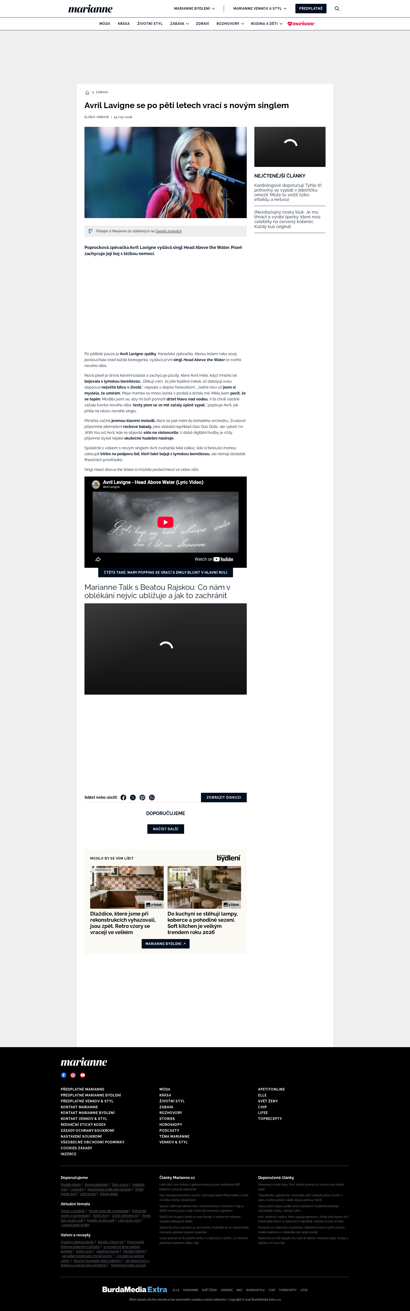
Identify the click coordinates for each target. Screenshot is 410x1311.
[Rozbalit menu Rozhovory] (241, 23)
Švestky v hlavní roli (110, 1242)
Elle (262, 1095)
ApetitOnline (271, 1089)
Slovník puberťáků (96, 1184)
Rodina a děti (264, 24)
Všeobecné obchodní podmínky (93, 1142)
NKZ (239, 1290)
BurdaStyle (255, 1290)
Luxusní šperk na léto (75, 1225)
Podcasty (169, 1130)
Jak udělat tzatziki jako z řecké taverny (87, 1256)
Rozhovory (228, 24)
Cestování (77, 1189)
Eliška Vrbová (96, 117)
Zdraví (202, 24)
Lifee (263, 1113)
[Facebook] (63, 1075)
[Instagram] (73, 1075)
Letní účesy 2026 (129, 1220)
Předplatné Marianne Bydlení (91, 1095)
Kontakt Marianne (79, 1107)
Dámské (227, 1290)
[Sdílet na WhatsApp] (152, 797)
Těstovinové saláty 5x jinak (128, 1265)
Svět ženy (268, 1101)
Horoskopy (170, 1125)
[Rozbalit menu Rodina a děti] (280, 23)
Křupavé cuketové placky (77, 1242)
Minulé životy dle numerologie (108, 1211)
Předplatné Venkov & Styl (87, 1101)
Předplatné (311, 8)
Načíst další (165, 829)
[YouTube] (82, 1075)
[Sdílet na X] (133, 797)
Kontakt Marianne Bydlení (88, 1113)
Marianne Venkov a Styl (257, 8)
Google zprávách (168, 231)
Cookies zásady (76, 1148)
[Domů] (94, 8)
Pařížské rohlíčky (134, 1251)
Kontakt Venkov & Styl (84, 1119)
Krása (124, 24)
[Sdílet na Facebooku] (123, 797)
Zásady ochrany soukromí (87, 1130)
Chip (262, 1107)
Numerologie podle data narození (109, 1189)
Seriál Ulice (100, 1215)
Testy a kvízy (120, 1184)
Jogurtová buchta (107, 1251)
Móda (104, 24)
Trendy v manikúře (73, 1211)
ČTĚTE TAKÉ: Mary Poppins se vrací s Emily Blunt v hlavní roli (165, 572)
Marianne (190, 1290)
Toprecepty (270, 1119)
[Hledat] (337, 8)
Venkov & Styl (173, 1142)
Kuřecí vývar (84, 1251)
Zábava (177, 24)
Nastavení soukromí (81, 1136)
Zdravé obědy (109, 1194)
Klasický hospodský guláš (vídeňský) (97, 1260)
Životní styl (150, 24)
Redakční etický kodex (83, 1125)
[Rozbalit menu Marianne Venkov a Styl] (284, 8)
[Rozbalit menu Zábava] (186, 23)
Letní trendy (88, 1194)
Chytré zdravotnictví (125, 1215)
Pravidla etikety (71, 1184)
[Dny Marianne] (301, 23)
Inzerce (68, 1154)
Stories (167, 1119)
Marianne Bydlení (192, 8)
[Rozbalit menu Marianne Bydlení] (212, 8)
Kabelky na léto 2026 (100, 1220)
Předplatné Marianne (82, 1089)
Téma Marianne (174, 1136)
